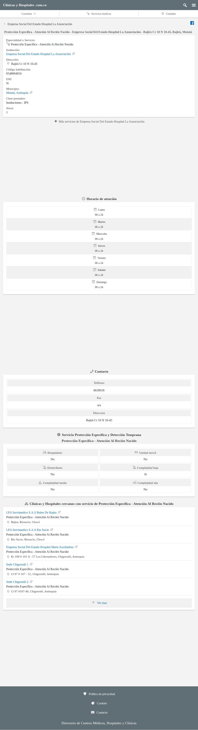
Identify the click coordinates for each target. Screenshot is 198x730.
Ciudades (171, 13)
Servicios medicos (100, 13)
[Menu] (192, 4)
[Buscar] (183, 4)
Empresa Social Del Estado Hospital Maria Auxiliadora (40, 547)
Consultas (27, 13)
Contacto (102, 712)
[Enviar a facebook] (192, 23)
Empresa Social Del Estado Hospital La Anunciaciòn (40, 24)
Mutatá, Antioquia (17, 92)
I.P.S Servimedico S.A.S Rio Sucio (28, 530)
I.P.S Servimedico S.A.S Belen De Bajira (31, 512)
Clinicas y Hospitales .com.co (25, 5)
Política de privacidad (101, 694)
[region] (99, 159)
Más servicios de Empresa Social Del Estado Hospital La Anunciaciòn (101, 121)
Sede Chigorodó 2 (17, 581)
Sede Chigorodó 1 (17, 564)
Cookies (101, 703)
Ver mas (101, 603)
